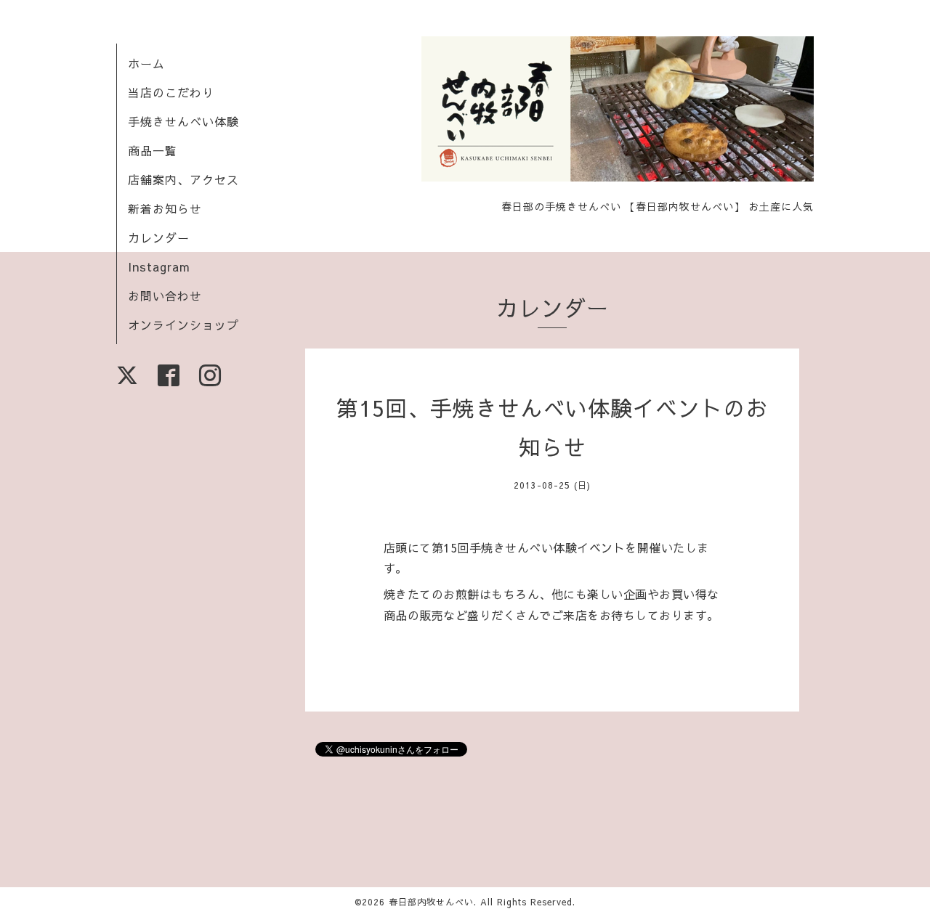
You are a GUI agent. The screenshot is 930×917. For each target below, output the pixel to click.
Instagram (159, 266)
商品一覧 (152, 150)
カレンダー (159, 237)
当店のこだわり (171, 92)
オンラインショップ (183, 325)
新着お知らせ (165, 208)
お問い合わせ (165, 295)
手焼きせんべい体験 (183, 121)
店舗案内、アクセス (183, 179)
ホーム (146, 63)
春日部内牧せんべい (431, 902)
